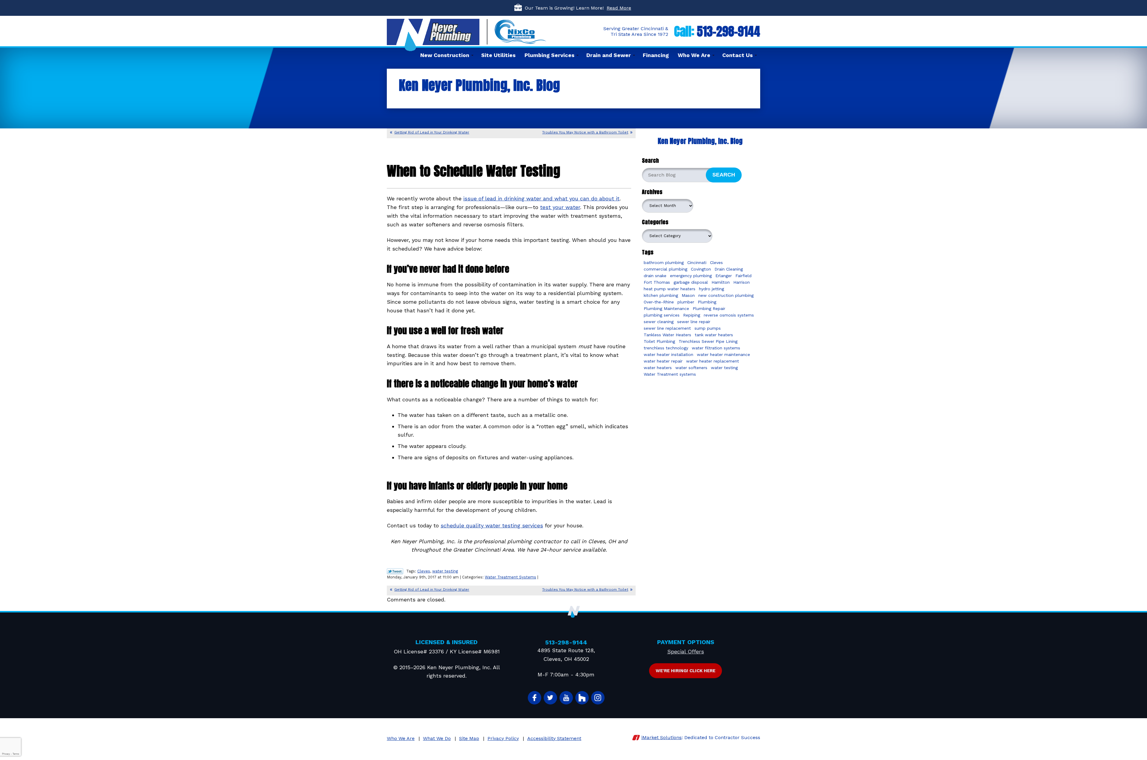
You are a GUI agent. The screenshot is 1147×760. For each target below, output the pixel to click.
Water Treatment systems (670, 374)
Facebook (534, 697)
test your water (560, 207)
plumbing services (662, 315)
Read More (619, 8)
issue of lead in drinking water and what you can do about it (541, 198)
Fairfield (743, 275)
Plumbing (707, 302)
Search (723, 175)
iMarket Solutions (661, 737)
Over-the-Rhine (659, 302)
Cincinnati (696, 262)
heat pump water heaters (669, 288)
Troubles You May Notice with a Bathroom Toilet (585, 132)
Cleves (423, 571)
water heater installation (668, 354)
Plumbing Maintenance (666, 308)
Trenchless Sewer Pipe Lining (708, 341)
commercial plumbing (665, 269)
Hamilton (720, 282)
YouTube (566, 697)
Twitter (550, 697)
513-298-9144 (728, 31)
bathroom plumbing (664, 262)
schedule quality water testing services (492, 525)
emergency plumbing (691, 275)
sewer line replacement (667, 328)
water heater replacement (712, 361)
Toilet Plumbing (659, 341)
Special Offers (685, 651)
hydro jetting (711, 288)
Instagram (598, 697)
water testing (445, 571)
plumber (685, 302)
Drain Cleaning (728, 269)
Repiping (691, 315)
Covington (701, 269)
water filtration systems (716, 348)
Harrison (741, 282)
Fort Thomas (657, 282)
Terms (16, 754)
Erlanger (723, 275)
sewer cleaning (659, 321)
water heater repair (663, 361)
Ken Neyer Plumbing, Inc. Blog (700, 141)
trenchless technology (666, 348)
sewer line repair (693, 321)
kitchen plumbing (661, 295)
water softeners (691, 367)
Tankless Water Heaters (667, 334)
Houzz (582, 697)
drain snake (655, 275)
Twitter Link (395, 571)
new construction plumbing (726, 295)
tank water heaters (714, 334)
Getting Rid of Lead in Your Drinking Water (431, 132)
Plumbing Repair (709, 308)
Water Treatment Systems (510, 577)
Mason (688, 295)
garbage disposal (691, 282)
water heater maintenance (723, 354)
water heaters (658, 367)
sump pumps (707, 328)
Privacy (6, 754)
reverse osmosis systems (729, 315)
